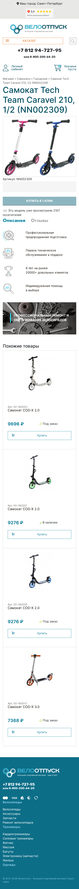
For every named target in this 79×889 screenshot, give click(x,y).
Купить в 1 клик (39, 201)
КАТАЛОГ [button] (29, 41)
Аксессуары (11, 813)
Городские (40, 78)
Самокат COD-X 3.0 (24, 707)
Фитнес (8, 843)
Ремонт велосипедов (18, 822)
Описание (14, 220)
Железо (8, 860)
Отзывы (39, 220)
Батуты (8, 851)
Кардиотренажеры (16, 834)
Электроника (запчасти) (20, 856)
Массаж (8, 847)
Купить (42, 435)
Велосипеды (12, 809)
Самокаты (23, 78)
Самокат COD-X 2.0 (24, 410)
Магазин (8, 78)
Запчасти (9, 818)
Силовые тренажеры (18, 838)
